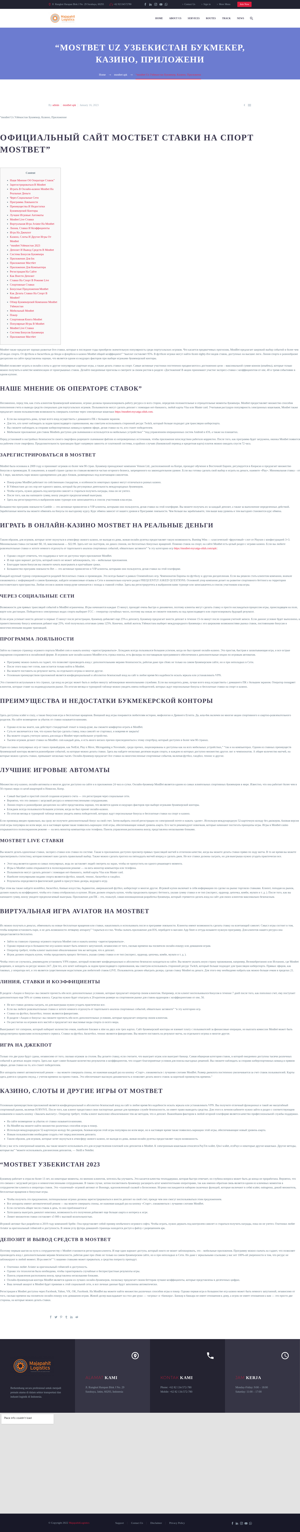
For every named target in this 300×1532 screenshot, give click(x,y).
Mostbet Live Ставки (22, 219)
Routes (211, 18)
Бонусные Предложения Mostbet (29, 288)
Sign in (207, 4)
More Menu (224, 4)
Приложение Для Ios (22, 258)
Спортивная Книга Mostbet (26, 319)
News (240, 18)
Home (159, 18)
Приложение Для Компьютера (28, 267)
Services (194, 18)
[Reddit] (76, 1317)
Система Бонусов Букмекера (27, 254)
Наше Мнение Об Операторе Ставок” (32, 180)
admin (55, 105)
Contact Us (189, 4)
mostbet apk (69, 105)
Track (226, 18)
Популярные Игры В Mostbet (27, 323)
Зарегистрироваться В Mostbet (28, 184)
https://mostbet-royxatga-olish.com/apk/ (195, 548)
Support (119, 1523)
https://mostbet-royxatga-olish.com (134, 411)
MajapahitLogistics (79, 1522)
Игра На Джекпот (20, 232)
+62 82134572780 (122, 4)
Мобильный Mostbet (22, 310)
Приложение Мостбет (23, 262)
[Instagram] (155, 4)
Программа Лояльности (24, 202)
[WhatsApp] (166, 4)
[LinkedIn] (150, 4)
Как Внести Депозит (22, 275)
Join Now (244, 4)
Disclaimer (156, 1523)
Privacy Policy (177, 1523)
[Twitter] (56, 1317)
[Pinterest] (61, 1317)
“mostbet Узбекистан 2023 (25, 245)
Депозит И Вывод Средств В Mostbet (32, 249)
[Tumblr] (66, 1317)
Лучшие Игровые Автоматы (27, 215)
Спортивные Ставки (22, 284)
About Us (175, 18)
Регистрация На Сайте (23, 271)
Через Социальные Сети (24, 197)
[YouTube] (161, 4)
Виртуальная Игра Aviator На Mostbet (32, 223)
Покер (13, 315)
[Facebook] (145, 4)
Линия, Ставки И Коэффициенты (30, 228)
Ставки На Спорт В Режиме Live (29, 280)
